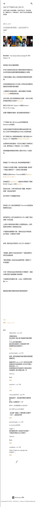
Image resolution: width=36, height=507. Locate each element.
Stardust (20, 101)
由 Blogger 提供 (19, 497)
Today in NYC (11, 322)
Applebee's (14, 182)
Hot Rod (6, 94)
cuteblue (12, 447)
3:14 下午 (20, 422)
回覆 (10, 349)
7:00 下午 (18, 384)
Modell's (19, 184)
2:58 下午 (22, 395)
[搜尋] (31, 3)
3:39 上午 (19, 333)
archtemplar (13, 353)
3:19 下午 (18, 447)
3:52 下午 (21, 353)
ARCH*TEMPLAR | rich (13, 7)
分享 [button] (4, 320)
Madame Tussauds (23, 139)
